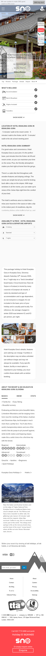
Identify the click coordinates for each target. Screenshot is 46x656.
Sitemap (34, 595)
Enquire (23, 650)
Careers (34, 582)
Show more (17, 215)
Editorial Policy (11, 595)
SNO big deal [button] (39, 2)
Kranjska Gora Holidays (11, 472)
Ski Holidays (12, 13)
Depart (28, 81)
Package (15, 81)
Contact (11, 582)
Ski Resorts (23, 13)
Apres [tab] (28, 500)
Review (8, 81)
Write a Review (20, 72)
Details (21, 81)
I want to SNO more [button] (7, 3)
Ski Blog (11, 587)
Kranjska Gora (6, 16)
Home (4, 13)
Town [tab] (6, 500)
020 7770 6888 (21, 631)
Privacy (34, 587)
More (34, 81)
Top (3, 81)
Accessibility (35, 591)
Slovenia (32, 13)
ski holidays (31, 543)
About (34, 578)
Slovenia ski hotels (18, 546)
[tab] (5, 395)
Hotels (27, 472)
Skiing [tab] (17, 500)
